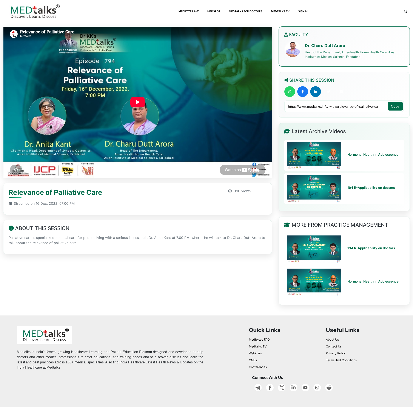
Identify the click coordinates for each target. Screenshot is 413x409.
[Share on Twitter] (328, 91)
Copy (395, 106)
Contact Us (334, 346)
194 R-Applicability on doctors (371, 188)
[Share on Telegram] (341, 91)
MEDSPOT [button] (213, 11)
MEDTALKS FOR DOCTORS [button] (245, 11)
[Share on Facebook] (302, 91)
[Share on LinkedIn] (315, 91)
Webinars (255, 353)
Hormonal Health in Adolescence (373, 155)
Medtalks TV (258, 346)
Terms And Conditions (341, 360)
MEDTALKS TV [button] (280, 11)
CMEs (253, 360)
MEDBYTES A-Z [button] (189, 11)
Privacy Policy (336, 353)
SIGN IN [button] (303, 11)
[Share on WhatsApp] (289, 91)
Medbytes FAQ (259, 339)
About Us (332, 339)
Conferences (258, 367)
